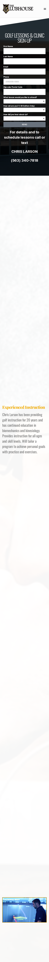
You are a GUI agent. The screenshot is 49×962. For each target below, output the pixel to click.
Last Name (8, 56)
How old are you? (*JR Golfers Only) (19, 106)
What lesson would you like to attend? (20, 97)
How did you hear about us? (15, 114)
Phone (6, 77)
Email (5, 67)
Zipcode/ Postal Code (12, 87)
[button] (45, 9)
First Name (8, 46)
